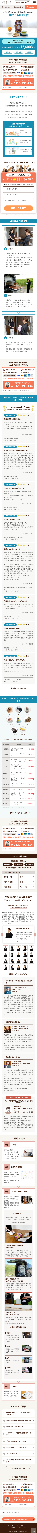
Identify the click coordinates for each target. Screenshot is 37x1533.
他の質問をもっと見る (18, 1468)
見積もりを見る (18, 208)
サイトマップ (22, 1527)
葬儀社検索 (19, 7)
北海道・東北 (8, 877)
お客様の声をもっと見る (18, 688)
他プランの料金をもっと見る (19, 813)
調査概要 (10, 409)
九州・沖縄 (23, 887)
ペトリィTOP (5, 1512)
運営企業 (10, 1525)
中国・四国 (7, 887)
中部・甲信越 (8, 882)
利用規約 (13, 1527)
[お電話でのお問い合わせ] (18, 77)
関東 (21, 877)
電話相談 (31, 7)
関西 (21, 882)
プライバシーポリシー (23, 1525)
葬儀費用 (7, 7)
